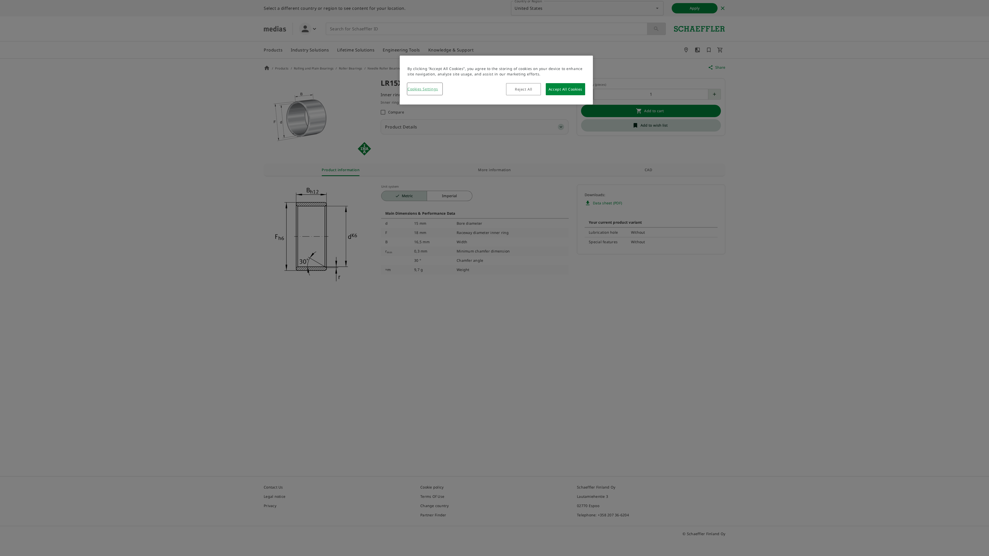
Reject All (523, 89)
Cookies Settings (422, 88)
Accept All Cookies (565, 89)
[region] (496, 80)
